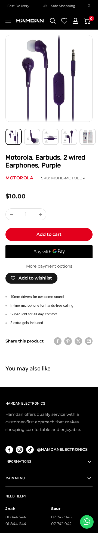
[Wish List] (64, 21)
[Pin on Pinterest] (68, 341)
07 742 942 (61, 523)
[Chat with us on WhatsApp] (87, 522)
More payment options (49, 266)
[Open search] (53, 21)
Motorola (19, 177)
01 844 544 (15, 517)
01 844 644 (15, 523)
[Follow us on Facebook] (9, 449)
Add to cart (49, 234)
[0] (87, 21)
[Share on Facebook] (58, 341)
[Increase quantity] (40, 214)
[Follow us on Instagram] (19, 449)
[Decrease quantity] (11, 214)
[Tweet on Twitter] (78, 341)
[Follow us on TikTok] (30, 449)
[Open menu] (8, 21)
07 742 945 (61, 517)
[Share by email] (89, 341)
